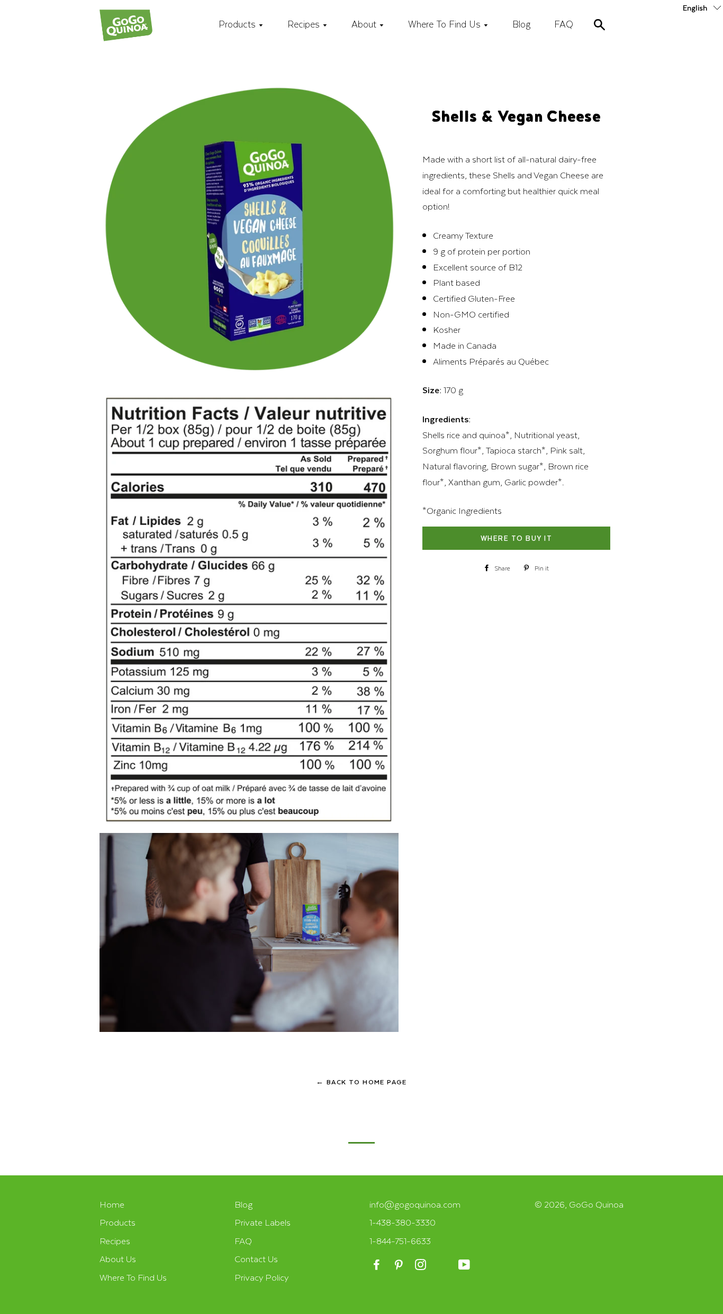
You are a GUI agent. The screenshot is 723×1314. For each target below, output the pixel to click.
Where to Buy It (517, 537)
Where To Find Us (445, 23)
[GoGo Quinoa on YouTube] (465, 1265)
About (365, 23)
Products (238, 23)
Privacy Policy (261, 1277)
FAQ (563, 23)
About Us (118, 1259)
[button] (703, 7)
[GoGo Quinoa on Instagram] (421, 1265)
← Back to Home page (361, 1081)
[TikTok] (443, 1265)
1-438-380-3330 (402, 1222)
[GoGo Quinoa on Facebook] (377, 1265)
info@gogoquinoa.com (414, 1204)
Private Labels (262, 1222)
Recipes (304, 23)
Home (112, 1204)
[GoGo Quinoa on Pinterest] (399, 1265)
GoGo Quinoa (596, 1204)
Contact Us (256, 1259)
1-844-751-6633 (400, 1241)
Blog (521, 23)
